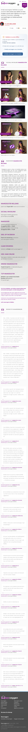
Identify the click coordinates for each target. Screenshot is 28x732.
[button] (18, 5)
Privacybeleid (3, 708)
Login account (16, 705)
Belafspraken (16, 703)
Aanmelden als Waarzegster (6, 718)
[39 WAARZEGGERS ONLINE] (20, 1)
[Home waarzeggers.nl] (9, 697)
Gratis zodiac (4, 155)
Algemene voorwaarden (19, 708)
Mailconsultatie (4, 703)
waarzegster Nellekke (12, 347)
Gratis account (4, 705)
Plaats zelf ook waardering (7, 137)
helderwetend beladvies (19, 206)
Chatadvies (16, 702)
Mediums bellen (4, 702)
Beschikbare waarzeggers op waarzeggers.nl (11, 85)
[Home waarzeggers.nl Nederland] (8, 3)
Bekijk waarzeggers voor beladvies (13, 54)
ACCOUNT (24, 5)
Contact (15, 706)
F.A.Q (2, 706)
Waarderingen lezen (5, 120)
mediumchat (13, 227)
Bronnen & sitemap (6, 712)
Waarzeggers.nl (5, 723)
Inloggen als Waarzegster (19, 718)
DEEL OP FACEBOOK (8, 235)
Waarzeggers (3, 700)
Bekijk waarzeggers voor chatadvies (13, 49)
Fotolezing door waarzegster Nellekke (9, 103)
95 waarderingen (5, 280)
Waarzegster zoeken (18, 700)
